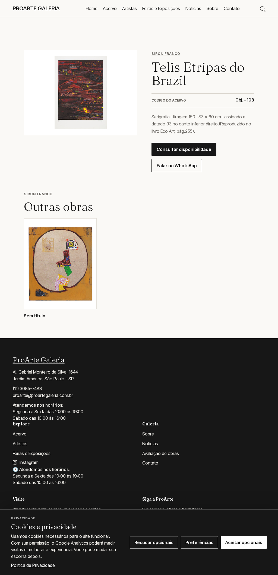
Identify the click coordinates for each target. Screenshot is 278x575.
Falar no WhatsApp (177, 165)
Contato (232, 8)
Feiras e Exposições (161, 8)
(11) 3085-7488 (27, 388)
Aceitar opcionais (243, 542)
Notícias (193, 8)
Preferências (199, 542)
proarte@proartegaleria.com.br (43, 395)
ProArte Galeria (39, 359)
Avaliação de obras (160, 453)
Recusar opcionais (153, 542)
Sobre (212, 8)
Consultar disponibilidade (184, 149)
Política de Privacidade (33, 565)
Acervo (110, 8)
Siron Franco (165, 54)
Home (91, 8)
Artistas (129, 8)
